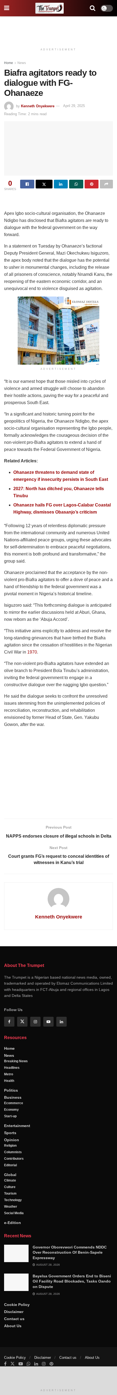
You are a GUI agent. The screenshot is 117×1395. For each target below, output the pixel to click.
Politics (11, 1090)
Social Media (14, 1213)
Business (12, 1097)
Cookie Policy (17, 1304)
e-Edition (12, 1222)
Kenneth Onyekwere (37, 106)
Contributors (14, 1159)
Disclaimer (13, 1311)
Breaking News (16, 1061)
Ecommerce (13, 1103)
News (21, 63)
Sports (10, 1133)
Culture (10, 1187)
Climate (10, 1180)
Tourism (10, 1193)
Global (10, 1175)
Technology (13, 1200)
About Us (12, 1326)
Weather (10, 1206)
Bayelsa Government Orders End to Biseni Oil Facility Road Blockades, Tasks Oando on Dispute (72, 1281)
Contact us (14, 1319)
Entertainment (17, 1126)
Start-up (10, 1116)
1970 (32, 652)
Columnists (13, 1152)
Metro (8, 1074)
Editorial (10, 1165)
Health (9, 1081)
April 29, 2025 (74, 106)
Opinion (11, 1140)
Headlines (12, 1068)
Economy (11, 1110)
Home (8, 63)
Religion (10, 1145)
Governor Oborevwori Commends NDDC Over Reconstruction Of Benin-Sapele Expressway (70, 1252)
